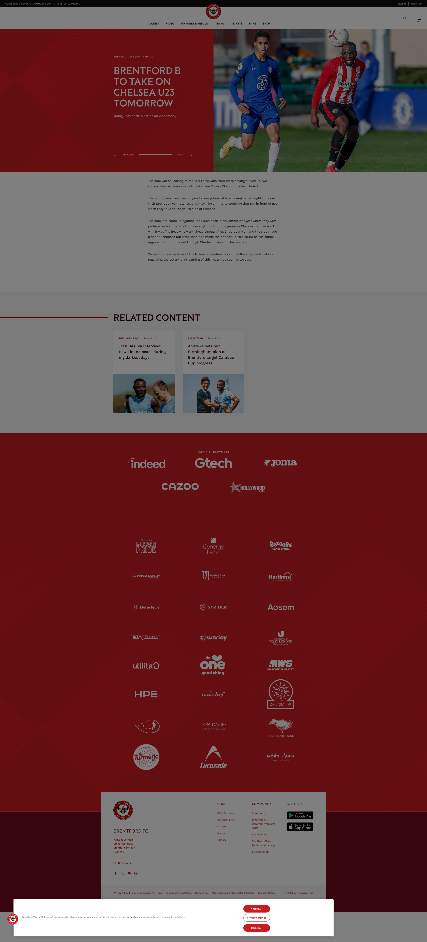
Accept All (256, 908)
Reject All (256, 928)
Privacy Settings (256, 917)
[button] (13, 919)
